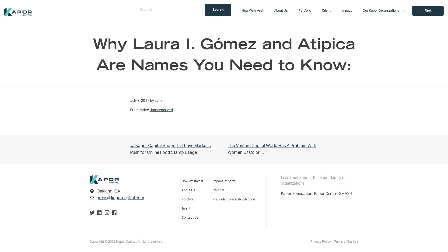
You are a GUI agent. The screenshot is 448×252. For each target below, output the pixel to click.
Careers (218, 190)
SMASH (345, 194)
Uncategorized (161, 110)
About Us (188, 190)
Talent (186, 208)
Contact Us (190, 217)
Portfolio (188, 199)
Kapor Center (326, 194)
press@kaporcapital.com (120, 198)
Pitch (428, 10)
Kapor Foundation (297, 194)
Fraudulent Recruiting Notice (234, 199)
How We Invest (192, 181)
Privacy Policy (321, 241)
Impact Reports (224, 181)
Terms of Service (346, 241)
